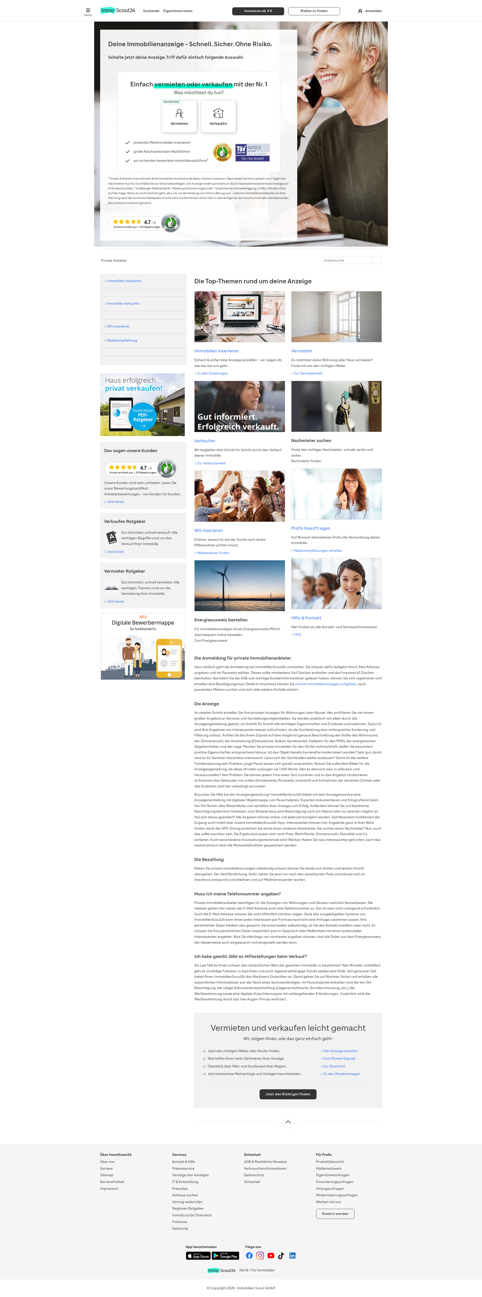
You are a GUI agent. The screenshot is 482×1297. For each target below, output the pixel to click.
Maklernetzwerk (328, 1168)
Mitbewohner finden (213, 553)
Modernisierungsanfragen (337, 1195)
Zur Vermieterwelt (308, 373)
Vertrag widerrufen (187, 1202)
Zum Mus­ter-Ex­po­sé (339, 1058)
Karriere (106, 1168)
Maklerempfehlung (122, 340)
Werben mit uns (328, 1202)
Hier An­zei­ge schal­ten (340, 1051)
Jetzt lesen (115, 502)
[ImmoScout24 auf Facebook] (249, 1258)
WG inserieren (208, 530)
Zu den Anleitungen (212, 373)
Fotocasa (179, 1222)
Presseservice (183, 1168)
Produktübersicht (330, 1162)
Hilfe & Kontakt (306, 618)
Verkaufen (204, 441)
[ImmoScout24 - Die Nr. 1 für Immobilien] (221, 1270)
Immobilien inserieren (216, 351)
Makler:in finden (314, 11)
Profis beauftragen (310, 528)
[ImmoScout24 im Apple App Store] (199, 1259)
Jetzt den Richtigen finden (288, 1094)
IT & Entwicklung (185, 1182)
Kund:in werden (335, 1214)
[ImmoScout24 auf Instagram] (260, 1258)
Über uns (107, 1162)
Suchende (151, 11)
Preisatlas (180, 1188)
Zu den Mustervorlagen (341, 1074)
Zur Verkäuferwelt (211, 463)
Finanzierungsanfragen (334, 1182)
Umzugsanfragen (330, 1188)
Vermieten (301, 351)
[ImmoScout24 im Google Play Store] (225, 1259)
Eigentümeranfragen (332, 1175)
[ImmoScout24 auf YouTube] (271, 1258)
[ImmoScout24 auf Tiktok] (282, 1258)
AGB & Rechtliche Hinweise (265, 1162)
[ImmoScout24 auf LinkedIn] (292, 1258)
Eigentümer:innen (178, 11)
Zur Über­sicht (334, 1066)
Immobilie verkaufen (123, 303)
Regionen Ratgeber (188, 1208)
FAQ (297, 634)
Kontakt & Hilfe (183, 1162)
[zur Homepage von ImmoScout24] (117, 13)
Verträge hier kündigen (190, 1175)
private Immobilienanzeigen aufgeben (325, 684)
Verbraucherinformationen (265, 1168)
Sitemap (106, 1175)
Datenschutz (254, 1175)
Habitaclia (180, 1228)
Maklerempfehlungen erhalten (318, 551)
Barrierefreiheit (112, 1182)
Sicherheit (252, 1182)
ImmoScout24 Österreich (192, 1215)
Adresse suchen (185, 1195)
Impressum (109, 1188)
